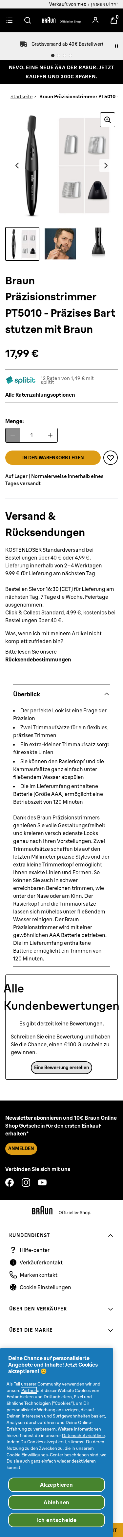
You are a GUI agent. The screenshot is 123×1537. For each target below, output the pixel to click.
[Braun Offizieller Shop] (61, 20)
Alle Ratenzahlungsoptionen (40, 394)
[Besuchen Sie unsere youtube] (42, 1182)
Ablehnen (57, 1502)
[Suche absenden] (27, 20)
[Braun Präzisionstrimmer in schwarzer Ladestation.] (98, 244)
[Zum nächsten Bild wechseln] (106, 165)
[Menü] (9, 20)
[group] (61, 166)
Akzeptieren (56, 1485)
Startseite (21, 96)
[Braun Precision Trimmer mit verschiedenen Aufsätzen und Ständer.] (22, 244)
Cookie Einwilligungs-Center (35, 1454)
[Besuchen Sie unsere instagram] (26, 1182)
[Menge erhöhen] (50, 435)
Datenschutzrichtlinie (83, 1435)
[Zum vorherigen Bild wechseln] (17, 165)
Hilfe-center (35, 1250)
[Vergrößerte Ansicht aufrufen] (107, 119)
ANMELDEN (21, 1148)
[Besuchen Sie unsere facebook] (9, 1182)
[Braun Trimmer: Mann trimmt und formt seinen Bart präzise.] (60, 244)
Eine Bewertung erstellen (61, 1067)
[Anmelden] (95, 20)
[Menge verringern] (13, 435)
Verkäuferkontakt (41, 1262)
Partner (28, 1390)
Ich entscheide (56, 1520)
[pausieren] (116, 46)
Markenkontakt (38, 1275)
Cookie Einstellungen (45, 1287)
